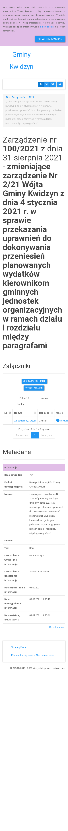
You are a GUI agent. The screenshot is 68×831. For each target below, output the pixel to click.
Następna (47, 435)
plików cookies (47, 27)
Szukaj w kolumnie (34, 381)
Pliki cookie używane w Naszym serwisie (32, 655)
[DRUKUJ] (60, 84)
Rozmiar (44, 413)
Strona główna (18, 647)
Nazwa (18, 413)
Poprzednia (22, 435)
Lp (5, 413)
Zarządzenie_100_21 (25, 420)
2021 (31, 97)
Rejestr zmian (56, 627)
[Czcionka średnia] (47, 84)
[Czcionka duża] (53, 84)
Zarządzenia (18, 97)
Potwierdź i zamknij (50, 39)
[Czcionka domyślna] (41, 84)
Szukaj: (21, 404)
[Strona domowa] (6, 97)
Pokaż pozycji (34, 398)
